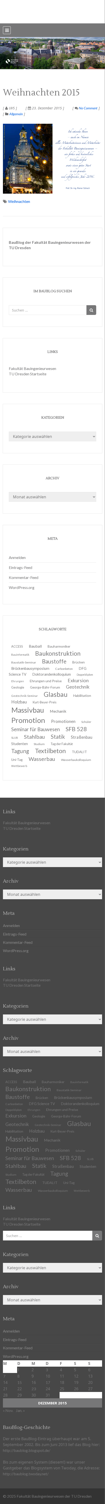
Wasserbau (42, 759)
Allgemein (16, 114)
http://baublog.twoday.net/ (26, 1473)
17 (48, 1382)
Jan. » (20, 1410)
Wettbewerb (19, 765)
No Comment (87, 108)
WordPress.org (21, 587)
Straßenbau (81, 737)
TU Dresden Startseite (27, 373)
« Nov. (8, 1410)
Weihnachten (19, 201)
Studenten (88, 1166)
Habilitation (82, 695)
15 (19, 1382)
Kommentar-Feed (23, 577)
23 (34, 1388)
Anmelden (17, 557)
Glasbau (79, 1123)
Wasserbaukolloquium (76, 760)
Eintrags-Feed (20, 567)
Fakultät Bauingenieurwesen (32, 368)
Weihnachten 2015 (41, 92)
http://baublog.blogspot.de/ (26, 1450)
